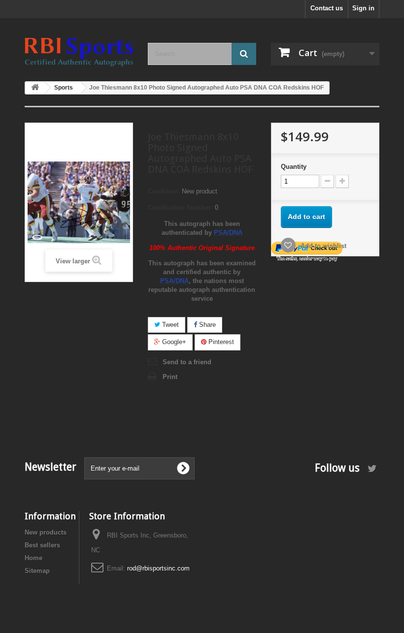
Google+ (173, 342)
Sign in (363, 8)
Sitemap (37, 570)
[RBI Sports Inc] (79, 52)
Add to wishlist (322, 246)
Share (206, 324)
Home (33, 558)
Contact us (326, 8)
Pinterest (220, 342)
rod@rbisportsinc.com (158, 568)
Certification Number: (180, 207)
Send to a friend (187, 362)
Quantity (293, 166)
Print (170, 376)
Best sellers (42, 545)
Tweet (169, 324)
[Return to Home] (35, 88)
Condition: (164, 191)
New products (46, 532)
